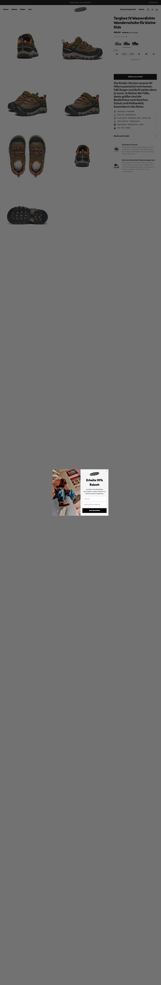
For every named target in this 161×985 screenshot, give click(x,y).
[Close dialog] (107, 471)
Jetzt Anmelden (94, 510)
